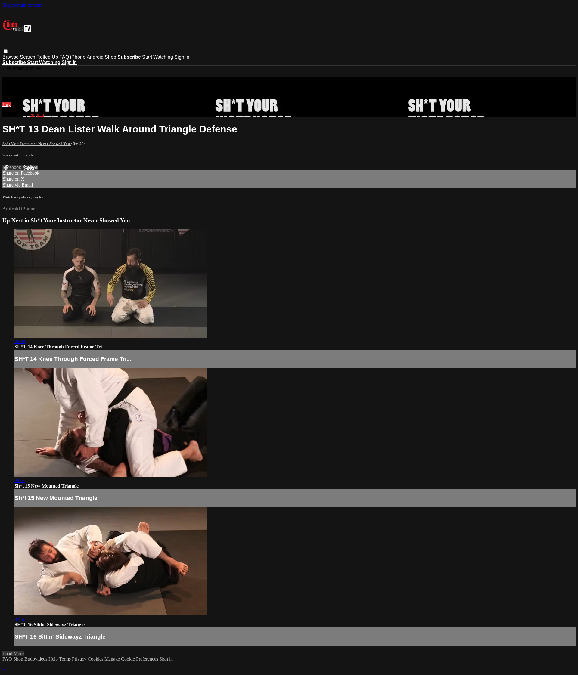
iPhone (77, 57)
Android (95, 57)
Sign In (69, 62)
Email (32, 167)
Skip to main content (22, 5)
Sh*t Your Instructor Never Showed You (36, 143)
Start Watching (158, 57)
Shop (110, 57)
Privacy (80, 658)
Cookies (96, 658)
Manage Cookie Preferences (131, 658)
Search (28, 57)
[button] (6, 51)
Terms (65, 658)
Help (53, 658)
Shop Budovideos (30, 658)
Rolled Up (47, 57)
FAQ (64, 57)
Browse (11, 57)
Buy (6, 104)
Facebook (12, 167)
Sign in (181, 57)
